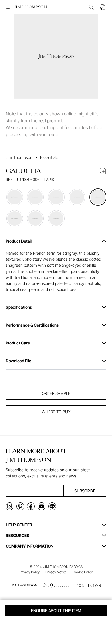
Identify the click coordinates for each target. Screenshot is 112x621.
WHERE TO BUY (56, 411)
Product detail (19, 241)
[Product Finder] (91, 7)
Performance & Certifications (32, 325)
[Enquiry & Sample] (102, 7)
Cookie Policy (83, 572)
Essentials (49, 157)
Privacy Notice (56, 572)
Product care (18, 342)
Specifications (19, 307)
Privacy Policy (30, 572)
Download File (18, 360)
